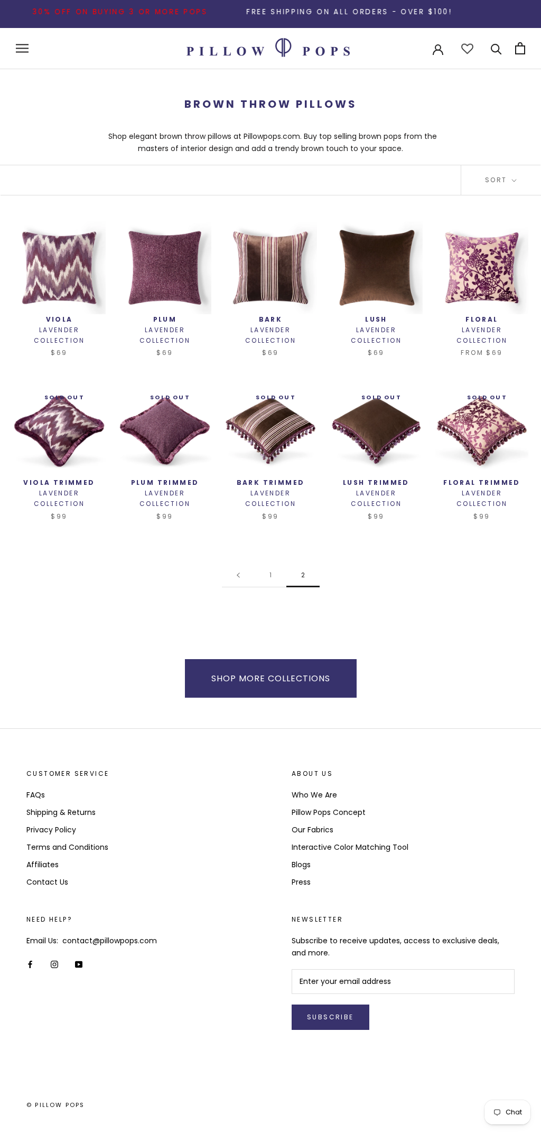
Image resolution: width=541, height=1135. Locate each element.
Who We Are (314, 795)
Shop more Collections (270, 678)
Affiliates (42, 864)
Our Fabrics (312, 829)
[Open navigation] (22, 48)
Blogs (301, 864)
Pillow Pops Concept (329, 812)
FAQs (35, 795)
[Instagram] (54, 964)
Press (301, 882)
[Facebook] (30, 964)
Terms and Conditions (67, 847)
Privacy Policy (51, 829)
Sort (497, 179)
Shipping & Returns (61, 812)
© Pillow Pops (55, 1105)
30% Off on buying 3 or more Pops (104, 12)
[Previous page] (238, 575)
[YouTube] (78, 964)
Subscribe (330, 1016)
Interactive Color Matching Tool (350, 847)
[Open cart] (520, 48)
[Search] (496, 48)
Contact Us (47, 882)
